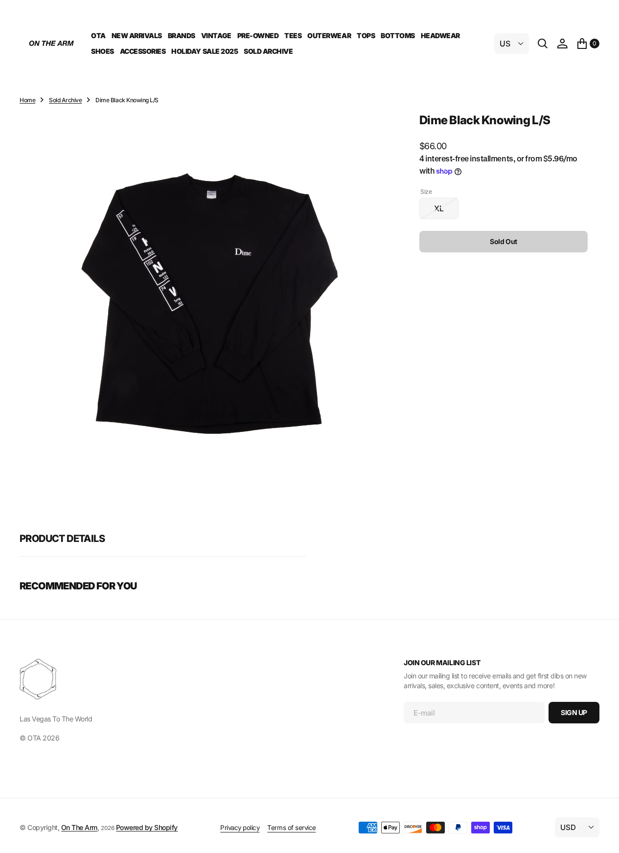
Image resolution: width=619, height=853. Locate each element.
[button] (562, 43)
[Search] (542, 43)
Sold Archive (65, 100)
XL (446, 211)
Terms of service (291, 827)
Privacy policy (239, 827)
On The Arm (79, 827)
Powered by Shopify (147, 827)
